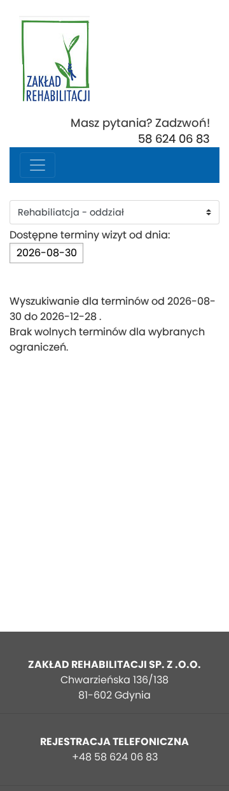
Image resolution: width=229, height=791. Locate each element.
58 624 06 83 (174, 139)
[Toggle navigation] (37, 165)
